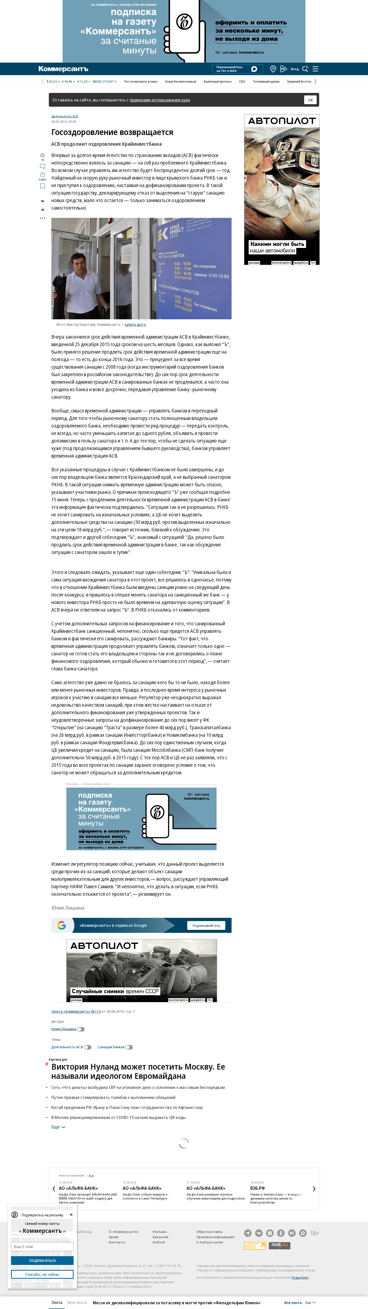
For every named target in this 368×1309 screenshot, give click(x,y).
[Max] (303, 1233)
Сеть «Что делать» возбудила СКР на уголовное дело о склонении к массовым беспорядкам (138, 1087)
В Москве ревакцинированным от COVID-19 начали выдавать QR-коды (118, 1117)
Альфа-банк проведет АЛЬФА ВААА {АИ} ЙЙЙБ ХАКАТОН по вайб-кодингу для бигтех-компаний (88, 1198)
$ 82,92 (52, 81)
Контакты (117, 1242)
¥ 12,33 (82, 81)
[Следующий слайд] (314, 1189)
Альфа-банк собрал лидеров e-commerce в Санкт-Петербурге (146, 1196)
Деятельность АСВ (64, 116)
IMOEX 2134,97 (103, 81)
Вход (295, 69)
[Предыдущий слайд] (54, 1189)
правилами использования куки (160, 100)
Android (159, 1242)
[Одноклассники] (281, 1233)
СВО (242, 81)
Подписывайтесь (206, 925)
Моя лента (77, 1302)
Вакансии (160, 1237)
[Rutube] (292, 1233)
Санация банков (111, 1046)
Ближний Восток (299, 81)
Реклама (160, 1231)
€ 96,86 (67, 81)
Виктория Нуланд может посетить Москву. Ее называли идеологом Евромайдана (138, 1071)
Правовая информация (215, 1237)
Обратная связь (210, 1231)
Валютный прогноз (218, 81)
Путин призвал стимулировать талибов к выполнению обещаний (113, 1097)
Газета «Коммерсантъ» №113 (76, 1011)
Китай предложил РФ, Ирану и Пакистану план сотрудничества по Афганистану (127, 1107)
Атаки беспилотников (180, 81)
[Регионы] (273, 69)
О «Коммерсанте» (124, 1231)
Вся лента (293, 1302)
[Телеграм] (248, 1233)
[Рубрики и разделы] (315, 69)
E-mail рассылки (210, 1242)
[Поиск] (305, 69)
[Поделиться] (43, 201)
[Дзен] (270, 1233)
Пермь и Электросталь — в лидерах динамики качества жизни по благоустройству (276, 1198)
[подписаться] (82, 1029)
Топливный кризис (266, 81)
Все (91, 1175)
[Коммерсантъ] (63, 68)
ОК (310, 99)
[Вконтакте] (259, 1233)
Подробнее (300, 1277)
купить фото (135, 324)
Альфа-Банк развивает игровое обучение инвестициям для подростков (216, 1196)
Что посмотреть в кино (140, 81)
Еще (55, 1126)
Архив (113, 1237)
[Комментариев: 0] (43, 166)
